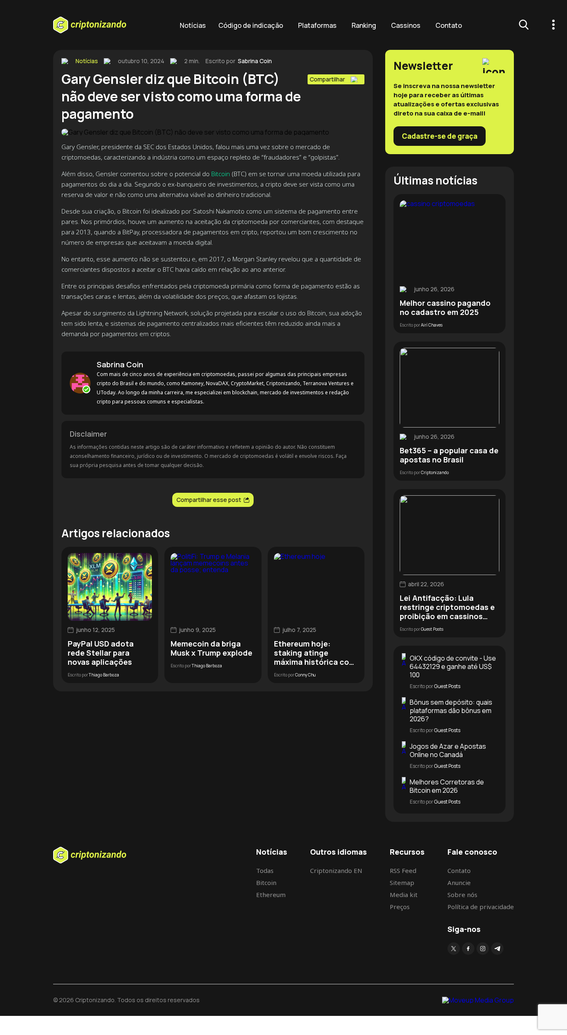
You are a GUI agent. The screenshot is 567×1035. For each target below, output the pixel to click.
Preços (400, 906)
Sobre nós (462, 894)
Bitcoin (221, 174)
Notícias (193, 25)
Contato (448, 25)
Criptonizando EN (336, 870)
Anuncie (459, 882)
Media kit (404, 894)
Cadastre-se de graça (439, 136)
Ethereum (271, 894)
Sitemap (402, 882)
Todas (265, 870)
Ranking (364, 25)
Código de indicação (250, 25)
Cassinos (405, 25)
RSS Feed (403, 870)
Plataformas (317, 25)
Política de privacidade (480, 906)
